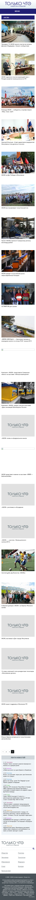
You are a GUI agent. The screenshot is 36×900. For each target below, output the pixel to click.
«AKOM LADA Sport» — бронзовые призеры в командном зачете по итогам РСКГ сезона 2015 (16, 340)
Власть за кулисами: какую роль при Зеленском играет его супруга (17, 775)
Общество (9, 810)
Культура (9, 768)
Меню (17, 11)
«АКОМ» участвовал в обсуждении (12, 507)
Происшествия (6, 871)
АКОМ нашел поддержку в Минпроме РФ (14, 704)
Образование (5, 862)
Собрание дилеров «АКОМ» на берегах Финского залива (17, 606)
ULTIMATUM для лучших (9, 306)
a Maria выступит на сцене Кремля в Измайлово (17, 770)
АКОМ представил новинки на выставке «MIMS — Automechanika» (17, 475)
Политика (9, 773)
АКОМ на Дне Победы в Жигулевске (12, 175)
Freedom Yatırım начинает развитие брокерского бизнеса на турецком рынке (17, 764)
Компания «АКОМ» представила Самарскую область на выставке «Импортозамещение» (15, 373)
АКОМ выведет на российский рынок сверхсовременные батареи (13, 274)
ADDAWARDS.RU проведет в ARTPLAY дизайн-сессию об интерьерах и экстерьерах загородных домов (17, 821)
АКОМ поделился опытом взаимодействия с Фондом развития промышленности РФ (15, 78)
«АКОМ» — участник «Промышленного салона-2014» (13, 541)
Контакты (32, 897)
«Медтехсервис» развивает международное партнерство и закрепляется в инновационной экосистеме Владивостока (16, 805)
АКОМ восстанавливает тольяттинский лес (14, 208)
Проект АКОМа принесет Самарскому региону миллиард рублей (16, 241)
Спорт (8, 785)
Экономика (9, 762)
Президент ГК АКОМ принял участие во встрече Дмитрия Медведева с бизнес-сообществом (16, 45)
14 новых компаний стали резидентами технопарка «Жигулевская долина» (17, 672)
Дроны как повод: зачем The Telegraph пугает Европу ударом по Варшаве (16, 781)
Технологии (21, 857)
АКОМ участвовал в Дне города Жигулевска (15, 638)
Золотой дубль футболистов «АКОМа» (13, 573)
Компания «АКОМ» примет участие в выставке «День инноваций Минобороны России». (16, 406)
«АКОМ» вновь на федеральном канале (14, 438)
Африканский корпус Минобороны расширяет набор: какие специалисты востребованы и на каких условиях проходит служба (16, 829)
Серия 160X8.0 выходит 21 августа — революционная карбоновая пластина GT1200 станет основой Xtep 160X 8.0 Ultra (16, 797)
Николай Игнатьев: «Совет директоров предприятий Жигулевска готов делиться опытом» (17, 143)
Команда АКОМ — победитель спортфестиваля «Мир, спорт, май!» (16, 111)
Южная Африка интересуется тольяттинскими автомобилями (16, 738)
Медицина (21, 862)
